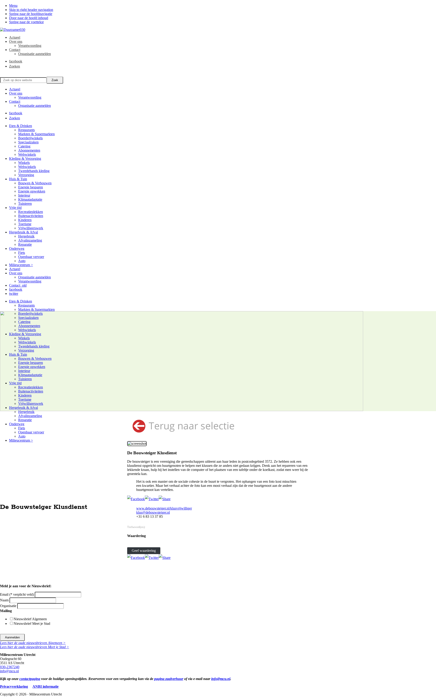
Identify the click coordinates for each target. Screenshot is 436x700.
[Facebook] (136, 499)
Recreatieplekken (30, 212)
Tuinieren (25, 203)
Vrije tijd (15, 208)
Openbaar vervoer (31, 257)
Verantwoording (29, 97)
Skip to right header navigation (31, 10)
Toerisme (24, 224)
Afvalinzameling (30, 240)
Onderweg (16, 248)
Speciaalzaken (28, 142)
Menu (13, 6)
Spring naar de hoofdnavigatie (30, 14)
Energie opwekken (31, 191)
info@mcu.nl (9, 671)
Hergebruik (26, 236)
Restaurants (26, 130)
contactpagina (29, 679)
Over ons (15, 93)
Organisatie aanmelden (34, 106)
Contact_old (18, 285)
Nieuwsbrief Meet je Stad (32, 623)
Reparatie (25, 244)
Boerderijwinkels (30, 138)
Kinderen (25, 220)
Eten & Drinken (20, 126)
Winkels (24, 163)
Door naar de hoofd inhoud (28, 18)
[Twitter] (152, 499)
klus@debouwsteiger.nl (153, 512)
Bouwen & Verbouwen (35, 183)
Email (17, 594)
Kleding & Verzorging (25, 158)
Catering (24, 146)
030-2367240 (9, 667)
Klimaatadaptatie (30, 199)
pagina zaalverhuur (168, 679)
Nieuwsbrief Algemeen (30, 619)
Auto (21, 261)
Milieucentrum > (21, 265)
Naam (5, 600)
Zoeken (14, 118)
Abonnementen (29, 150)
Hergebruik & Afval (23, 232)
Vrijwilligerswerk (30, 228)
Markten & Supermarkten (36, 134)
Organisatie (8, 606)
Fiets (21, 253)
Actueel (14, 89)
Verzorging (26, 175)
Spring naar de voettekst (26, 22)
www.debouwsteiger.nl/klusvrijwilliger (164, 508)
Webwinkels (27, 154)
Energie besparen (30, 187)
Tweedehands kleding (34, 171)
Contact (14, 101)
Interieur (24, 195)
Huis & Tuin (18, 179)
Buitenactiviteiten (30, 216)
